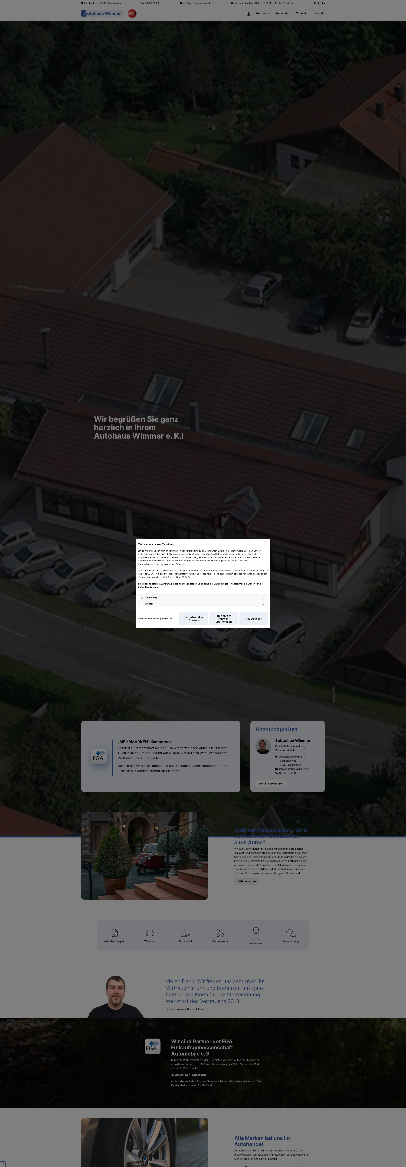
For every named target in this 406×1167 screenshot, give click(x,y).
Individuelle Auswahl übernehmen (224, 618)
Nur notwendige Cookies (194, 618)
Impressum (167, 618)
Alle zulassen (254, 618)
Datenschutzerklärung (148, 618)
